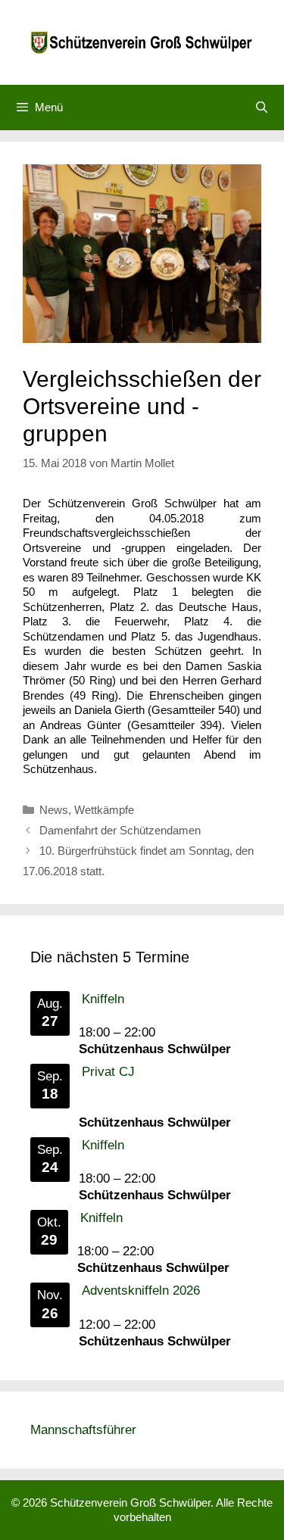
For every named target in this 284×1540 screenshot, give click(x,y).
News (53, 809)
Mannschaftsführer (83, 1430)
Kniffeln (103, 999)
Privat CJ (108, 1072)
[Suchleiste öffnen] (261, 107)
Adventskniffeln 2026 (141, 1290)
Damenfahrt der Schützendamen (120, 830)
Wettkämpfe (104, 809)
